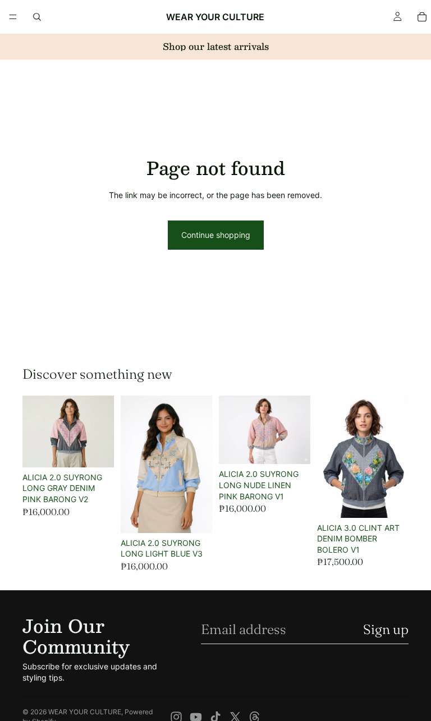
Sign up (386, 629)
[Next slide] (199, 464)
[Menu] (13, 17)
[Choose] (96, 450)
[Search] (37, 16)
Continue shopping (215, 235)
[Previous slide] (133, 464)
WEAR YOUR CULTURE (84, 712)
